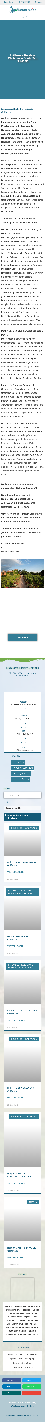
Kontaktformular (15, 1354)
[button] (2, 59)
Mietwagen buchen (22, 774)
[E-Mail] (23, 740)
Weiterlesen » (16, 872)
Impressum (32, 1354)
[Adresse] (23, 696)
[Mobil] (23, 725)
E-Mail (23, 747)
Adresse (23, 702)
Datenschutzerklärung (22, 1363)
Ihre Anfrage (19, 762)
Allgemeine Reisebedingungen (22, 1359)
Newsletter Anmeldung (23, 768)
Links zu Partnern (21, 779)
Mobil (23, 731)
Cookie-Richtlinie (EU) (22, 1367)
